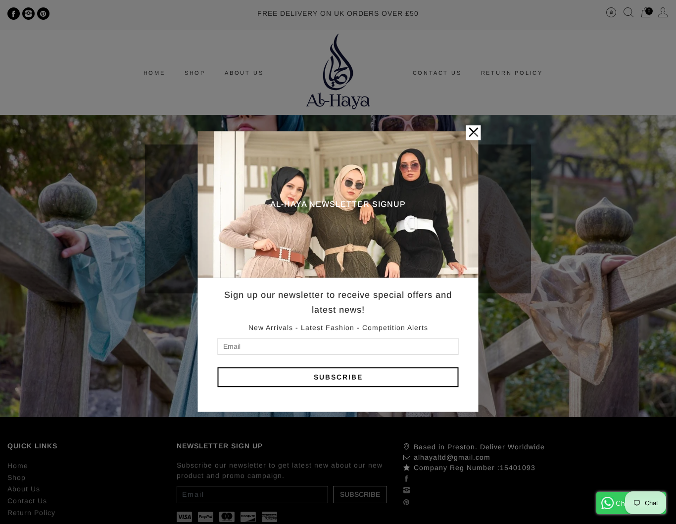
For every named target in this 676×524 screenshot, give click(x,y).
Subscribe (338, 377)
